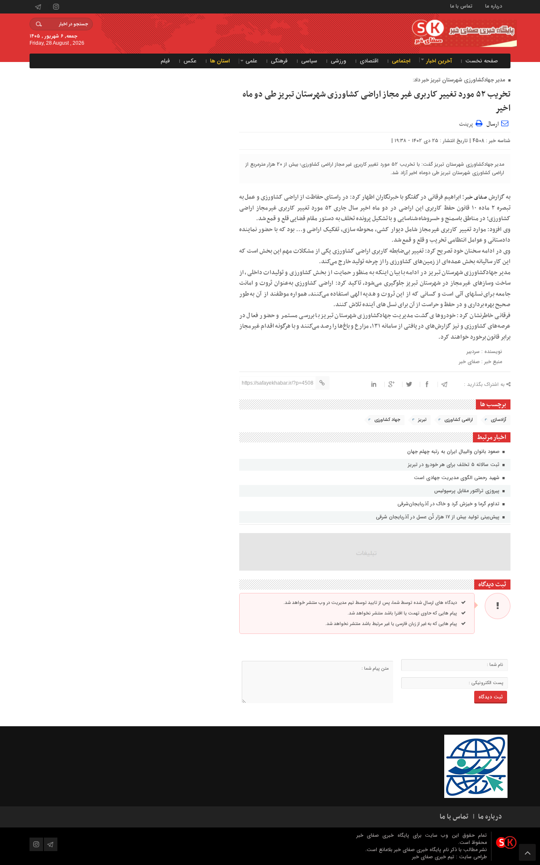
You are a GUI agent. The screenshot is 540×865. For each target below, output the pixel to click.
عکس (190, 61)
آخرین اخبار (439, 61)
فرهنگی (279, 61)
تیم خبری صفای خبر (434, 857)
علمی (251, 61)
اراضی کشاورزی (458, 419)
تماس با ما (461, 5)
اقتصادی (369, 61)
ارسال (492, 124)
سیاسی (309, 61)
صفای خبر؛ (475, 197)
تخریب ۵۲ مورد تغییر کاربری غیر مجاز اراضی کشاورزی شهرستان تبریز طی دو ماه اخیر (376, 101)
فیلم (165, 61)
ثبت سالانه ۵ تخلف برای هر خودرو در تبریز (454, 465)
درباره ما (493, 5)
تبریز (422, 419)
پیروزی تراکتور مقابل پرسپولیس (467, 491)
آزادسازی (498, 419)
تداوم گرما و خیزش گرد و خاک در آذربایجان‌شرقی (449, 504)
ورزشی (338, 61)
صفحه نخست (481, 61)
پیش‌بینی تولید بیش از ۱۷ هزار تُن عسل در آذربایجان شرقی (438, 517)
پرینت (467, 123)
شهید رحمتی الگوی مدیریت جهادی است (457, 478)
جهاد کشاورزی (387, 419)
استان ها (220, 61)
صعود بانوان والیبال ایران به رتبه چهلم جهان (454, 451)
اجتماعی (401, 61)
